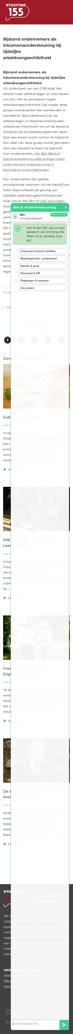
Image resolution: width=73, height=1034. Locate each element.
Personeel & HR (30, 273)
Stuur (64, 1025)
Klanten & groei (29, 265)
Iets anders (27, 287)
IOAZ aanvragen (52, 201)
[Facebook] (7, 340)
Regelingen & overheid (34, 280)
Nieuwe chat (59, 214)
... (8, 589)
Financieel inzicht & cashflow (38, 251)
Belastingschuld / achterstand (38, 258)
